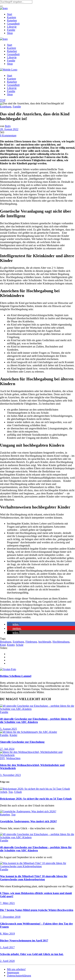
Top (10, 791)
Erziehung (5, 106)
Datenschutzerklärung (19, 975)
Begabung (5, 641)
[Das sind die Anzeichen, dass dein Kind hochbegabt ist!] (8, 669)
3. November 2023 (10, 775)
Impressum (13, 972)
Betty (8, 126)
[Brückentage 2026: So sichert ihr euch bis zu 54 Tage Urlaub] (35, 788)
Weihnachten (13, 758)
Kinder (10, 644)
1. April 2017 (7, 947)
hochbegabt (44, 641)
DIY (2, 758)
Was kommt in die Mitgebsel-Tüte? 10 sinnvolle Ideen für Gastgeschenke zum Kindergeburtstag (33, 878)
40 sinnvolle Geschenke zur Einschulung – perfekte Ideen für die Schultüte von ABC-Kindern (36, 720)
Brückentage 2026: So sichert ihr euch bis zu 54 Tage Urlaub (36, 798)
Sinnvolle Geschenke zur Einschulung (22, 741)
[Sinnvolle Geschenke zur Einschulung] (28, 731)
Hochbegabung (60, 641)
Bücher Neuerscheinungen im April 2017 (24, 940)
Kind (3, 644)
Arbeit (3, 791)
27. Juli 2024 (7, 748)
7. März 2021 (7, 903)
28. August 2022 (9, 129)
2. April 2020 (7, 960)
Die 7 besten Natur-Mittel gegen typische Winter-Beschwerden (36, 910)
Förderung (31, 641)
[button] (13, 624)
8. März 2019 (7, 933)
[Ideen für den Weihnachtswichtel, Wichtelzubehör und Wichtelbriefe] (37, 755)
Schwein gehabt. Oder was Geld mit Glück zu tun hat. (31, 954)
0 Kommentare (8, 135)
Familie (17, 106)
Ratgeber (5, 814)
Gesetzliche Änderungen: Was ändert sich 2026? (28, 821)
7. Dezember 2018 (10, 916)
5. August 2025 (8, 728)
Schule (19, 644)
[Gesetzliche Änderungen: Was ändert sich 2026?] (28, 811)
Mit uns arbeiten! (16, 969)
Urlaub (18, 791)
